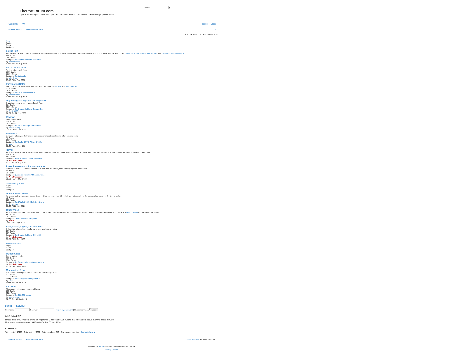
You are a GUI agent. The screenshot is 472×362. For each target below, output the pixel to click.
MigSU (11, 281)
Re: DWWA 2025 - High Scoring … (29, 202)
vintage (58, 86)
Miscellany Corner (13, 244)
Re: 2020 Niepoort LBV (25, 93)
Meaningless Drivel (16, 270)
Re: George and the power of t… (29, 279)
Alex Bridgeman (16, 160)
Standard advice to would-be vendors (141, 53)
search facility (132, 212)
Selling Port (12, 51)
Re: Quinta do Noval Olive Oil (28, 235)
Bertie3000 (13, 111)
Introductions (13, 253)
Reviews (10, 117)
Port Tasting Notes (15, 84)
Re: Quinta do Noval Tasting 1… (29, 109)
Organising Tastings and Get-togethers (26, 100)
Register (20, 306)
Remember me (80, 310)
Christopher (13, 204)
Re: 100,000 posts (23, 295)
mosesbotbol (14, 62)
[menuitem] (22, 24)
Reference (11, 133)
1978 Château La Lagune (26, 219)
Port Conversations (16, 67)
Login (8, 306)
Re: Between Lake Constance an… (30, 262)
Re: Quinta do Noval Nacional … (29, 60)
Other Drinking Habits (15, 183)
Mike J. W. (13, 78)
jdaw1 (11, 221)
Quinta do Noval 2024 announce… (30, 175)
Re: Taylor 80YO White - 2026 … (29, 142)
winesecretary (14, 128)
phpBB (102, 346)
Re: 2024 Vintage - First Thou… (28, 125)
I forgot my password (64, 310)
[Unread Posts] (13, 11)
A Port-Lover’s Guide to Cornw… (29, 158)
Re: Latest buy (21, 76)
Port (8, 41)
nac (10, 144)
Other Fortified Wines (17, 193)
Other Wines (12, 210)
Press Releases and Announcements (25, 166)
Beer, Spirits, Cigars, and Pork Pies (24, 226)
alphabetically (71, 86)
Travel (9, 150)
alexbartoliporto (88, 332)
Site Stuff (11, 286)
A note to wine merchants (173, 53)
